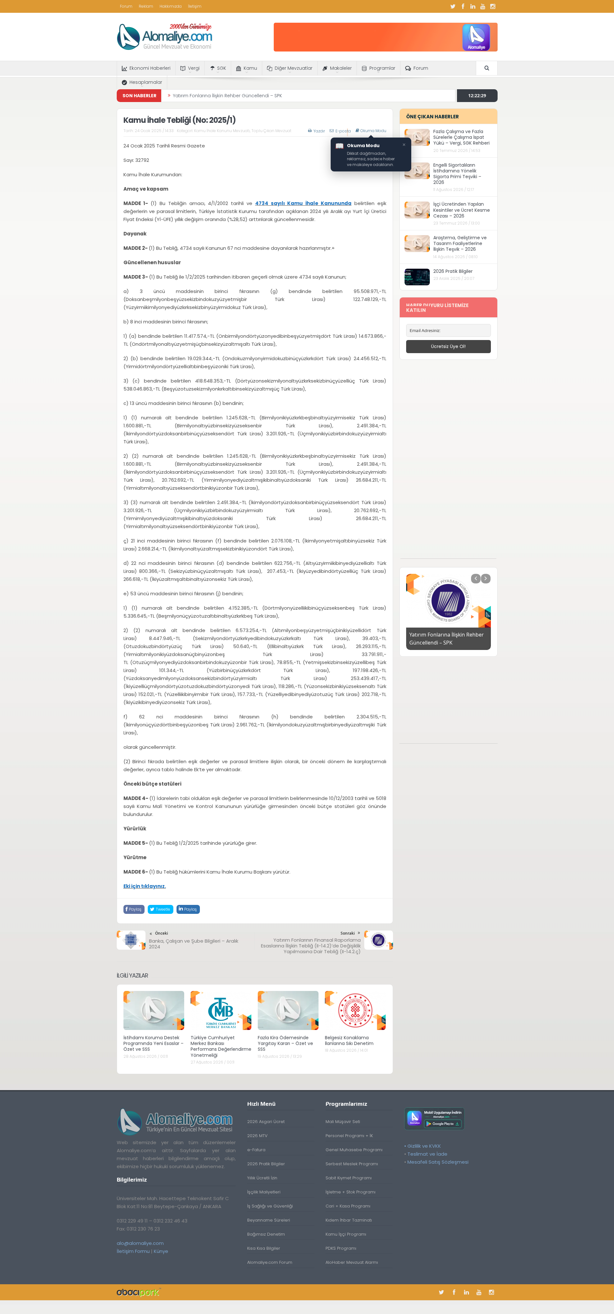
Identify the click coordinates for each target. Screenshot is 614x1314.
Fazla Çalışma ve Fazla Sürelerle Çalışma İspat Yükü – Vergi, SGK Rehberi (461, 137)
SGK (221, 68)
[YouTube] (483, 6)
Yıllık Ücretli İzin (262, 1178)
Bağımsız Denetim (266, 1234)
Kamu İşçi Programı (346, 1234)
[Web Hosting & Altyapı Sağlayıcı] (139, 1292)
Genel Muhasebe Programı (354, 1150)
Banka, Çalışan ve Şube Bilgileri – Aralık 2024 (193, 944)
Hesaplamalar (146, 82)
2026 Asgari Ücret (266, 1122)
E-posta (343, 131)
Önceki (161, 933)
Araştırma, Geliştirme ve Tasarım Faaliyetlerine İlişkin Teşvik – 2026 (460, 243)
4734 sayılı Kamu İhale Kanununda (303, 203)
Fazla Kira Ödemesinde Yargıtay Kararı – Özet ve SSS (285, 1043)
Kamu (250, 68)
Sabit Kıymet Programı (349, 1178)
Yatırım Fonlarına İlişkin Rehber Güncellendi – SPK (227, 94)
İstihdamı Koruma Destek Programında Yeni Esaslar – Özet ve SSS (153, 1043)
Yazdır (319, 131)
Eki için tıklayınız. (144, 886)
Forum (126, 6)
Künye (161, 1251)
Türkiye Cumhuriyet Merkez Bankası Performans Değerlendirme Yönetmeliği (221, 1046)
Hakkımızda (171, 6)
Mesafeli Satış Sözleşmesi (437, 1162)
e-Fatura (256, 1150)
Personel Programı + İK (349, 1136)
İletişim (194, 6)
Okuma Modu (373, 130)
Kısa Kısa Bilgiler (263, 1248)
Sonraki (348, 933)
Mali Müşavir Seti (343, 1122)
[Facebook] (463, 6)
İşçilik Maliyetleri (263, 1192)
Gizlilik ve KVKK (424, 1146)
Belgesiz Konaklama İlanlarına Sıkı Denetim (349, 1040)
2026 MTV (257, 1136)
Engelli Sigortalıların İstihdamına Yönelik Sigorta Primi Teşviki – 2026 (457, 174)
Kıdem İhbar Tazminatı (349, 1220)
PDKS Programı (341, 1248)
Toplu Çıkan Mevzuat (271, 130)
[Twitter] (453, 6)
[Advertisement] (448, 462)
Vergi (194, 68)
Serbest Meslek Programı (352, 1164)
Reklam (146, 6)
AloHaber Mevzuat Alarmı (352, 1262)
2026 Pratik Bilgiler (453, 271)
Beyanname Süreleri (268, 1220)
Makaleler (341, 68)
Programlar (382, 68)
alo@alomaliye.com (140, 1243)
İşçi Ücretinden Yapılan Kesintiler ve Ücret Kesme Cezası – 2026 (461, 210)
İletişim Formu (133, 1251)
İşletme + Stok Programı (350, 1192)
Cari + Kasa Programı (348, 1206)
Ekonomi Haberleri (150, 68)
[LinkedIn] (473, 6)
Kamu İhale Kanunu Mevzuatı (222, 130)
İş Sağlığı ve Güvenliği (270, 1206)
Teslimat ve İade (427, 1154)
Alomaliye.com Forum (269, 1262)
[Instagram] (493, 6)
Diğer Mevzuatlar (293, 68)
